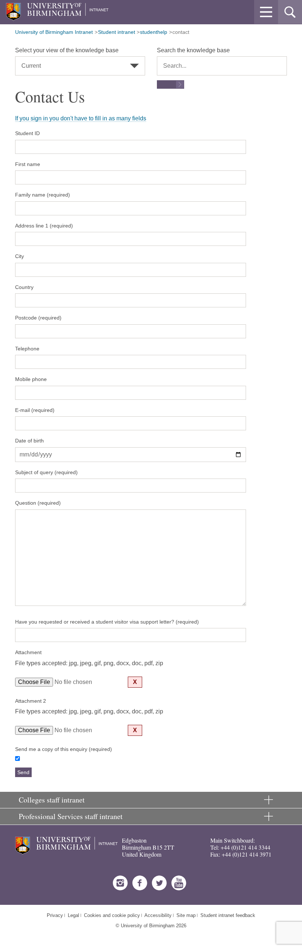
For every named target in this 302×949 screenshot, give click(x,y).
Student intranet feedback (227, 915)
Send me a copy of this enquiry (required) (63, 749)
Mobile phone (31, 379)
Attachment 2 (30, 701)
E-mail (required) (35, 410)
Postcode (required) (38, 318)
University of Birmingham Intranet (54, 32)
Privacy (55, 915)
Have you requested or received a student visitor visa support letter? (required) (107, 622)
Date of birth (29, 441)
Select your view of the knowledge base (67, 50)
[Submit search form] (170, 84)
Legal (73, 915)
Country (24, 287)
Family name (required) (42, 195)
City (19, 256)
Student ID (27, 133)
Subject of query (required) (46, 472)
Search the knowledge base (193, 50)
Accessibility (158, 915)
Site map (186, 915)
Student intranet (116, 32)
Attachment (28, 652)
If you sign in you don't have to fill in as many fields (80, 118)
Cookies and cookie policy (112, 915)
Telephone (27, 349)
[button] (266, 12)
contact (180, 32)
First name (27, 164)
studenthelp (153, 32)
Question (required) (38, 503)
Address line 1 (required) (44, 226)
